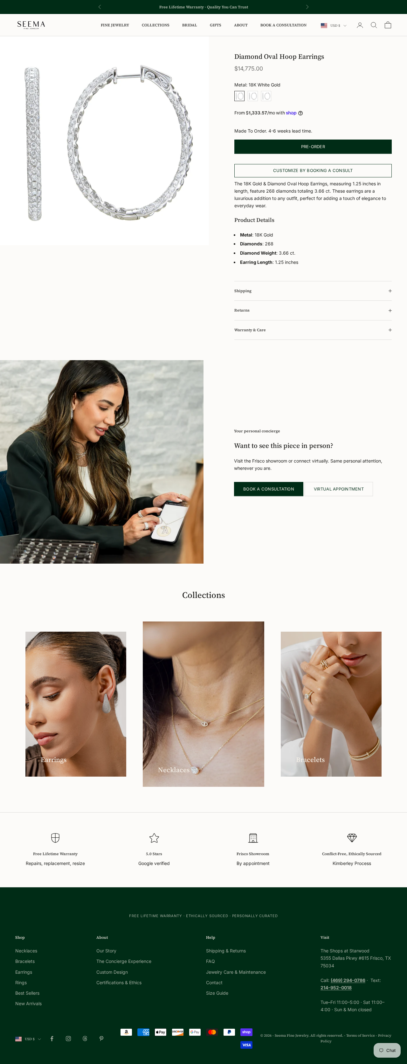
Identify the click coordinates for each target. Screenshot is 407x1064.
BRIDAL (189, 25)
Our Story (106, 950)
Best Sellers (27, 993)
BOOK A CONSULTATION (283, 25)
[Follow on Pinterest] (101, 1038)
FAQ (210, 961)
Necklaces (26, 950)
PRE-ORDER (313, 146)
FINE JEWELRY (115, 25)
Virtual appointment (339, 488)
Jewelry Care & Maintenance (236, 972)
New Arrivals (28, 1003)
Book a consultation (268, 488)
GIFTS (215, 25)
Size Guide (217, 993)
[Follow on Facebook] (52, 1038)
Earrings (23, 972)
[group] (104, 140)
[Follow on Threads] (85, 1038)
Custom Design (112, 972)
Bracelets (25, 961)
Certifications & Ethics (118, 982)
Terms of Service (360, 1035)
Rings (21, 982)
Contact (214, 982)
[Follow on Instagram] (68, 1038)
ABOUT (241, 25)
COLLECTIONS (155, 25)
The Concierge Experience (123, 961)
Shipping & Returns (226, 950)
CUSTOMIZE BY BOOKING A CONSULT (313, 170)
